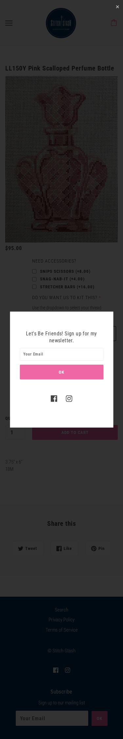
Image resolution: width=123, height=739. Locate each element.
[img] (54, 398)
